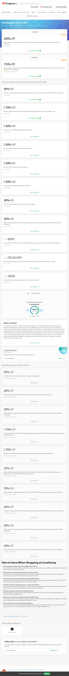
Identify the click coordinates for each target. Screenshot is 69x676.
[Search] (65, 3)
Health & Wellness (6, 12)
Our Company (11, 669)
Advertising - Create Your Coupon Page (34, 669)
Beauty (33, 12)
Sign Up (60, 358)
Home (5, 616)
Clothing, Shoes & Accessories (21, 12)
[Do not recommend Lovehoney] (28, 310)
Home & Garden (42, 12)
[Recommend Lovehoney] (41, 310)
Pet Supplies (52, 12)
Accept (47, 673)
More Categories (62, 12)
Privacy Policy (19, 669)
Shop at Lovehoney (34, 343)
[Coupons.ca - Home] (10, 3)
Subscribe (53, 650)
